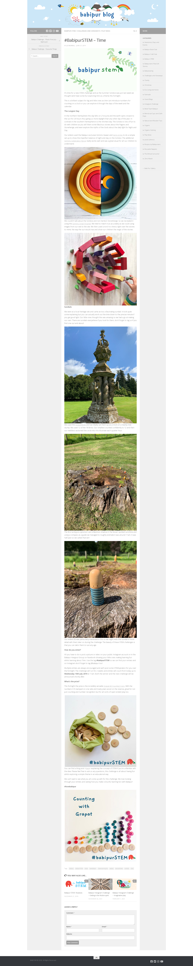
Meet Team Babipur (151, 109)
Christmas (148, 85)
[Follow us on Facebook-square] (47, 31)
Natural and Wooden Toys (153, 121)
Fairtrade (148, 94)
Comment (70, 913)
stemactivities (119, 868)
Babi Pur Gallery (150, 168)
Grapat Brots (80, 425)
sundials (127, 868)
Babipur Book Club (151, 49)
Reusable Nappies (151, 149)
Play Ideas (106, 31)
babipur (71, 868)
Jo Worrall (71, 45)
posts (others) (149, 140)
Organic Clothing (150, 130)
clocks (86, 868)
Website (69, 934)
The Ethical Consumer (152, 154)
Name (69, 927)
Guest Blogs (149, 99)
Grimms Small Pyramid (81, 223)
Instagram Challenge (151, 104)
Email (104, 927)
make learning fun (103, 868)
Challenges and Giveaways (88, 31)
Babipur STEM (70, 31)
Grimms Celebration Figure (75, 141)
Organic (147, 125)
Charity (147, 80)
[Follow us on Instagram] (53, 31)
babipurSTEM (79, 868)
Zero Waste (149, 159)
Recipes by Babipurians (153, 144)
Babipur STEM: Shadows (73, 893)
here (88, 768)
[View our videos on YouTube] (57, 31)
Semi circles (118, 135)
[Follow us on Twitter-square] (50, 31)
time (132, 868)
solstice (111, 868)
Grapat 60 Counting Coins (114, 686)
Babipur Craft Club (151, 54)
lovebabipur (93, 868)
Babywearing (149, 71)
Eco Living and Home (152, 90)
